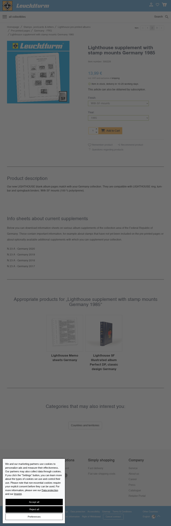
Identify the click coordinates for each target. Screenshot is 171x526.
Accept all (34, 502)
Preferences (34, 516)
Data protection (50, 490)
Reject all (34, 509)
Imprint (18, 493)
